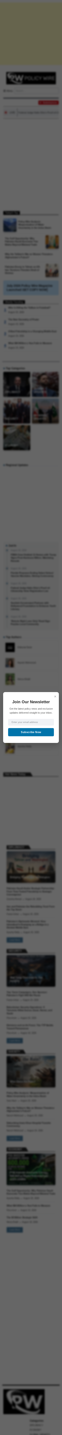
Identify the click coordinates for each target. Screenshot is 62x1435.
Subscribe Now (31, 732)
